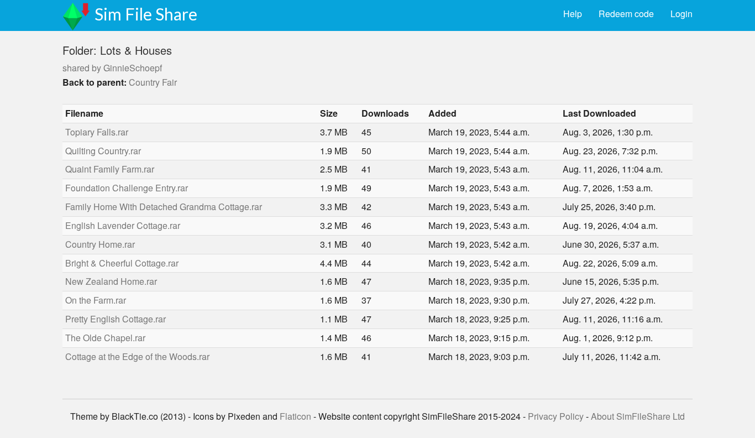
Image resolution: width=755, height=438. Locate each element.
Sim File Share (146, 14)
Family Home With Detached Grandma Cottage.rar (163, 206)
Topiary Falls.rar (96, 132)
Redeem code (626, 13)
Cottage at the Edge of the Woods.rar (137, 356)
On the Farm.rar (95, 300)
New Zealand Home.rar (111, 281)
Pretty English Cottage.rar (115, 318)
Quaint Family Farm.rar (109, 169)
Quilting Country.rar (103, 150)
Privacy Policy (556, 416)
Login (681, 13)
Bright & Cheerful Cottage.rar (122, 263)
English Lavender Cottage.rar (122, 225)
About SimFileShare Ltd (638, 416)
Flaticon (295, 416)
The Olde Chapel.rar (105, 337)
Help (572, 13)
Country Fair (153, 82)
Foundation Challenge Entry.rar (126, 187)
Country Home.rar (100, 244)
